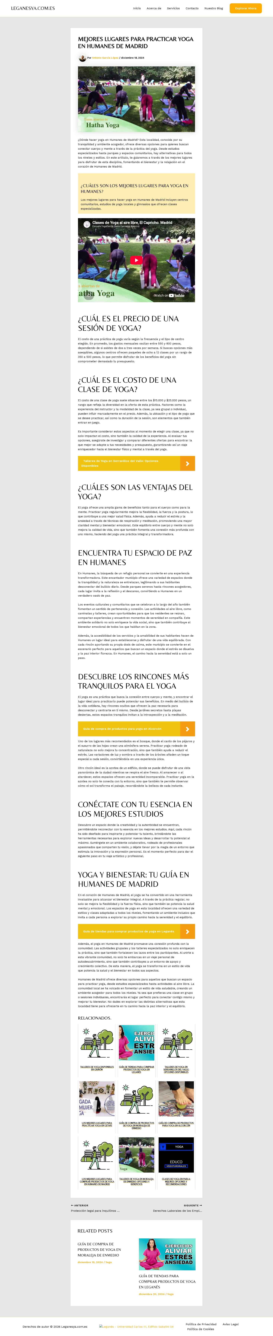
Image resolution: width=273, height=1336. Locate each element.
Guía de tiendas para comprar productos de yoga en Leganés (167, 1281)
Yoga (108, 1262)
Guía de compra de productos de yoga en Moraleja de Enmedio (99, 1249)
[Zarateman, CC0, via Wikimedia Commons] (136, 1326)
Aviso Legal (231, 1324)
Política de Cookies (200, 1329)
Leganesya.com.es (33, 8)
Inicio (137, 8)
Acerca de (154, 8)
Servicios (173, 8)
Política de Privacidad (201, 1324)
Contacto (192, 8)
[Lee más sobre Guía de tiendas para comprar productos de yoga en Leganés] (167, 1254)
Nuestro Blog (213, 8)
